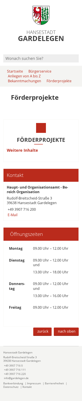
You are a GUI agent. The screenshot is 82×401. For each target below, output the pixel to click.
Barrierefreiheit (54, 383)
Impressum (34, 383)
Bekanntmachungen (24, 80)
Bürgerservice (39, 71)
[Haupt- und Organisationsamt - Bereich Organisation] (41, 201)
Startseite (15, 71)
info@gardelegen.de (16, 378)
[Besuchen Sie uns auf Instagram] (78, 48)
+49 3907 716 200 (21, 209)
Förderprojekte (59, 80)
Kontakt (27, 387)
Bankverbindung (13, 383)
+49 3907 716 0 (13, 365)
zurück (42, 331)
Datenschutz (11, 387)
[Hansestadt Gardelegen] (41, 365)
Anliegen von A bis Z (24, 76)
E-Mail (12, 214)
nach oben (66, 331)
